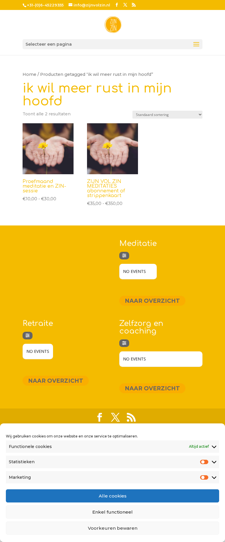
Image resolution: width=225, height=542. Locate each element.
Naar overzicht (152, 300)
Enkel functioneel (112, 512)
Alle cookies (113, 496)
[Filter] (124, 255)
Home (29, 74)
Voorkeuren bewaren (112, 528)
